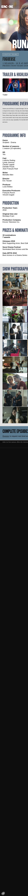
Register (6, 436)
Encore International (7, 6)
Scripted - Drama (10, 54)
